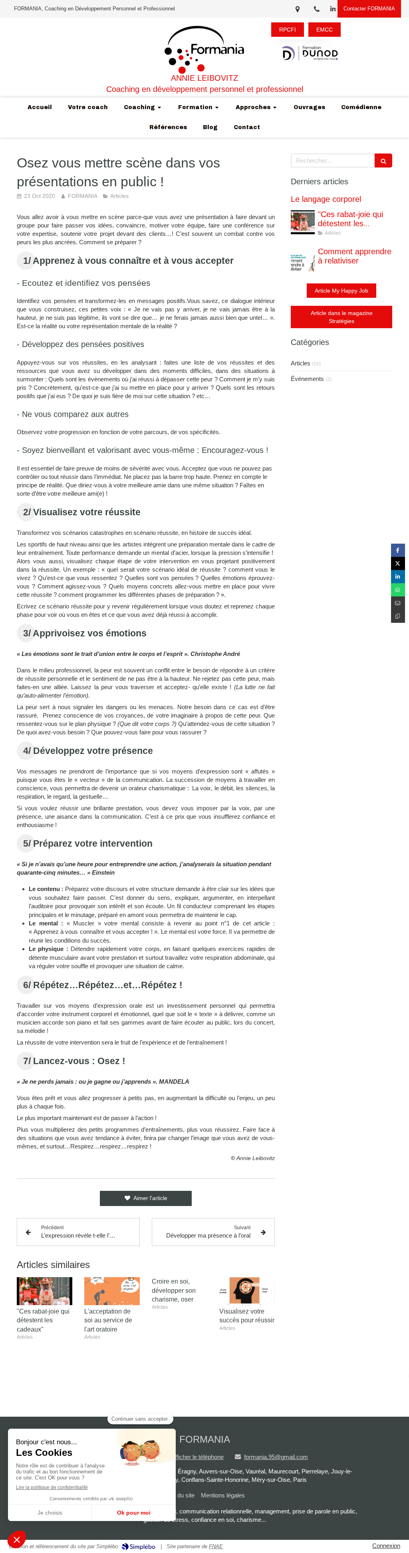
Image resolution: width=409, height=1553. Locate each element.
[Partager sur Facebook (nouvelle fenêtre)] (398, 550)
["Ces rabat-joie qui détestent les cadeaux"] (44, 1291)
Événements (307, 378)
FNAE (216, 1546)
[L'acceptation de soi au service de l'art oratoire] (112, 1291)
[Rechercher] (383, 160)
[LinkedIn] (333, 10)
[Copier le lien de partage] (398, 616)
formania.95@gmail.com (276, 1456)
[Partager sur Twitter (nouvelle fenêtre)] (398, 563)
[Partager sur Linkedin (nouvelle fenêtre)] (398, 576)
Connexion (386, 1545)
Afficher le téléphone (197, 1456)
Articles (300, 363)
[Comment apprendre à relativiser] (303, 259)
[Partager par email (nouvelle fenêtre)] (398, 603)
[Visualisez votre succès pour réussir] (247, 1291)
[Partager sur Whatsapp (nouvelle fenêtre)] (398, 589)
